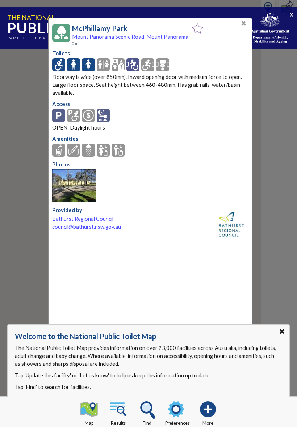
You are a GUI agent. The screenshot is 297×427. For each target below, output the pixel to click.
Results (118, 423)
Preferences (177, 423)
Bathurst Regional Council (82, 219)
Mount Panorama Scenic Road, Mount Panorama (130, 36)
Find (147, 423)
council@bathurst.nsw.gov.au (86, 227)
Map (89, 423)
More (207, 423)
